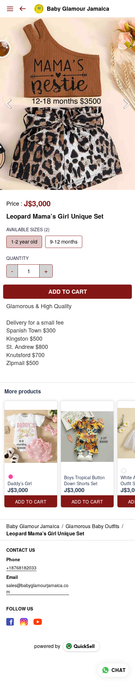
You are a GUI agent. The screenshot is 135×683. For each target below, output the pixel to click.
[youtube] (38, 622)
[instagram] (24, 622)
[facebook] (10, 622)
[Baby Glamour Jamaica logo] (39, 9)
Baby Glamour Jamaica (78, 9)
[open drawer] (10, 9)
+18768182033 (21, 567)
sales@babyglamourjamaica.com (37, 588)
